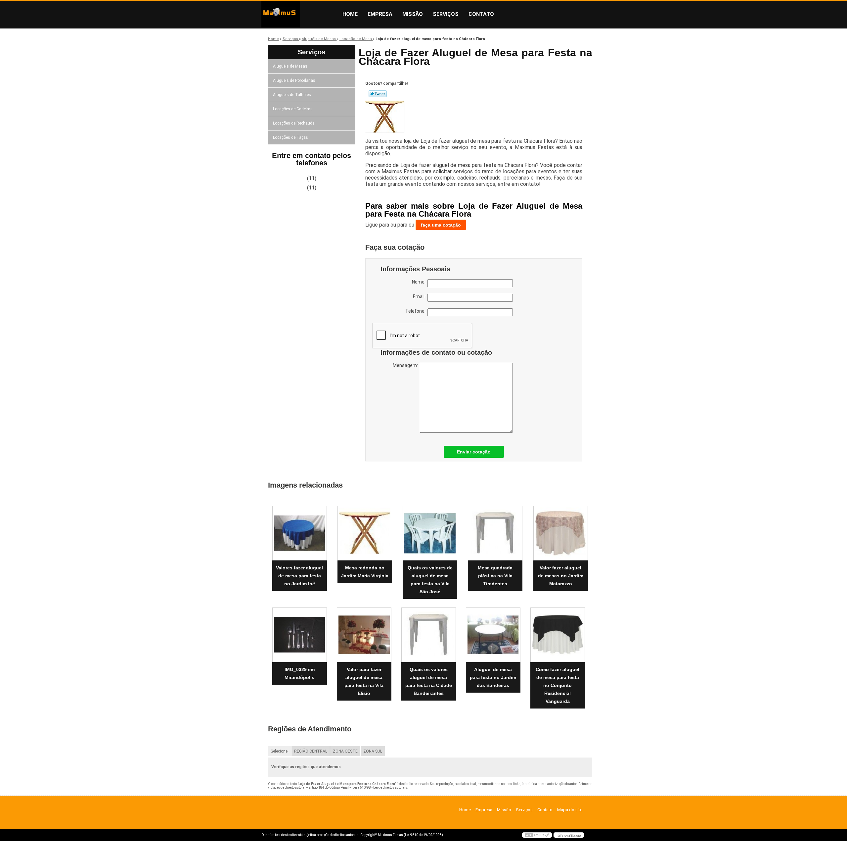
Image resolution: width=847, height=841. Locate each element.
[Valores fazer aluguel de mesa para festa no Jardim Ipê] (299, 533)
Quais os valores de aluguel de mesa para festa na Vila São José (430, 579)
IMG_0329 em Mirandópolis (300, 673)
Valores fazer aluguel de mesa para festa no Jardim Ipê (299, 575)
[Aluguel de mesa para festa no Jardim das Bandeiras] (493, 634)
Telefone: (416, 311)
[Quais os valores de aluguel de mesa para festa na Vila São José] (430, 533)
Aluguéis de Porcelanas (294, 80)
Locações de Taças (290, 137)
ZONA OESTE (345, 751)
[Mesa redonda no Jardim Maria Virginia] (364, 533)
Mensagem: (406, 365)
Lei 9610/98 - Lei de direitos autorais (379, 787)
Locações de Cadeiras (293, 109)
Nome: (419, 282)
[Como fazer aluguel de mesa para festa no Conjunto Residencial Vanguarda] (557, 634)
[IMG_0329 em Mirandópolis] (299, 634)
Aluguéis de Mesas (290, 66)
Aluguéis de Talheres (292, 94)
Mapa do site (569, 809)
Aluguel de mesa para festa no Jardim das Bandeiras (493, 677)
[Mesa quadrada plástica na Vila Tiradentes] (495, 533)
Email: (420, 296)
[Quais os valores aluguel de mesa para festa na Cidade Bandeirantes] (428, 634)
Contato (481, 14)
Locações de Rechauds (294, 123)
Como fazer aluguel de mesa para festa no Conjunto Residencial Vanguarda (557, 685)
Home (350, 14)
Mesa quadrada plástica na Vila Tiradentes (495, 575)
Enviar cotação (474, 451)
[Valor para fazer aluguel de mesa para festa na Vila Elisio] (364, 634)
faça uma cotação (441, 225)
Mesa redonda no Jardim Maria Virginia (364, 571)
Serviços (446, 14)
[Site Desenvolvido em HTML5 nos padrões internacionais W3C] (537, 835)
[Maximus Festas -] (299, 14)
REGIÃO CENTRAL (310, 751)
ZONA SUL (372, 751)
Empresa (380, 14)
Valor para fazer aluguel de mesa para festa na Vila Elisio (363, 681)
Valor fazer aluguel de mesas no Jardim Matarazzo (560, 575)
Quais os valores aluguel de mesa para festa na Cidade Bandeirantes (428, 681)
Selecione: (280, 751)
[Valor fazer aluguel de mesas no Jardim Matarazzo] (560, 533)
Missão (412, 14)
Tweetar (378, 93)
